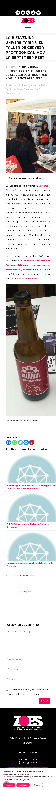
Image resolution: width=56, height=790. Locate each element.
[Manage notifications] (6, 783)
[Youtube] (38, 12)
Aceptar (9, 785)
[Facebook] (23, 12)
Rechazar (23, 785)
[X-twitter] (28, 12)
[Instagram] (17, 12)
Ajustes (37, 785)
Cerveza (25, 575)
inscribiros (31, 278)
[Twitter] (20, 442)
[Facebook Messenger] (26, 442)
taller (33, 575)
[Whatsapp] (14, 442)
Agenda (31, 85)
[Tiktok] (33, 12)
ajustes (25, 779)
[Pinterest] (31, 442)
